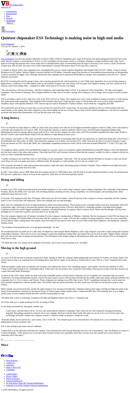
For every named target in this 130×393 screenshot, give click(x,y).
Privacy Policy (12, 376)
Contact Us (10, 363)
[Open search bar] (3, 31)
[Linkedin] (9, 356)
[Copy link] (8, 54)
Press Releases (12, 360)
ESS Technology (8, 59)
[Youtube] (11, 356)
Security (9, 18)
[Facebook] (2, 356)
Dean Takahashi (7, 44)
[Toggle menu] (3, 28)
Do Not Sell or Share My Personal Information (25, 383)
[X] (7, 356)
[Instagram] (5, 356)
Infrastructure (11, 14)
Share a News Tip (13, 367)
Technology (11, 21)
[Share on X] (17, 54)
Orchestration (11, 11)
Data (8, 16)
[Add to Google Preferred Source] (25, 54)
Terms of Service (13, 379)
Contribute (10, 370)
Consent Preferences (14, 381)
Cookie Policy (12, 374)
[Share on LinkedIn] (13, 54)
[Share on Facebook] (21, 54)
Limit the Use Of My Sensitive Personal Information (27, 385)
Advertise (10, 365)
